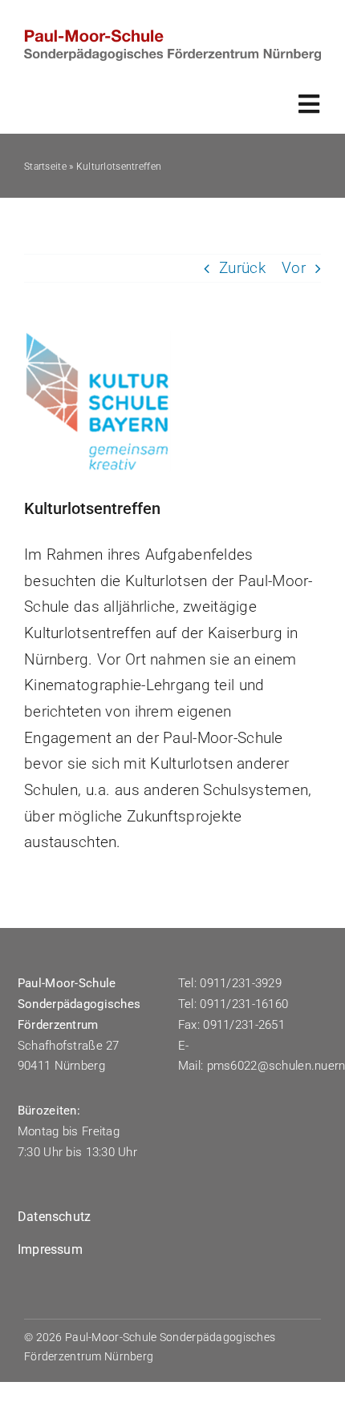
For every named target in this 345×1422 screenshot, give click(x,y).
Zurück (242, 268)
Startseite (45, 166)
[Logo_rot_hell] (172, 37)
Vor (294, 268)
